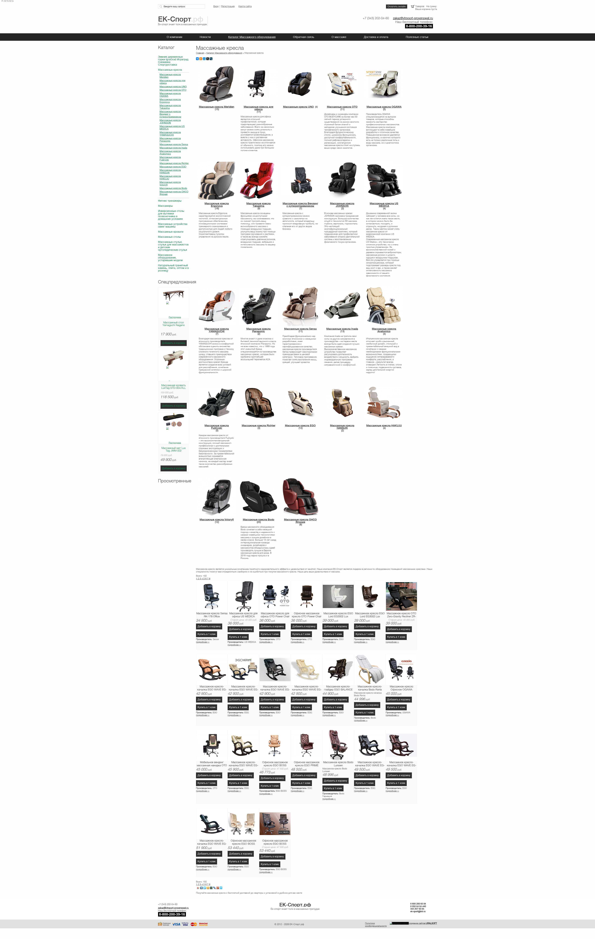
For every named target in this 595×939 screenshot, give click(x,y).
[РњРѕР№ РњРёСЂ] (211, 888)
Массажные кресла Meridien (170, 76)
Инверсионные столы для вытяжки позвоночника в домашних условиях (171, 214)
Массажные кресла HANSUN (170, 171)
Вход (215, 6)
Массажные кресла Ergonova (170, 101)
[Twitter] (204, 888)
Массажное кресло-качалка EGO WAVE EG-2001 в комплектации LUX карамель (243, 688)
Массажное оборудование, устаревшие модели (170, 257)
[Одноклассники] (200, 58)
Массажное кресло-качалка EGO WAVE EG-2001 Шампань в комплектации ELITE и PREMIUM (243, 764)
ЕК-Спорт (295, 905)
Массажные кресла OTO (173, 90)
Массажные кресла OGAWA (170, 94)
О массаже (339, 37)
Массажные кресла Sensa (174, 144)
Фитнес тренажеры (169, 200)
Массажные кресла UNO (173, 86)
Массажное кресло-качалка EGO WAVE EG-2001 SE (306, 688)
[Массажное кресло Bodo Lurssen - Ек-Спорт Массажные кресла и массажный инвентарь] (338, 745)
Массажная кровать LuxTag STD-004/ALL (173, 386)
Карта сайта (245, 6)
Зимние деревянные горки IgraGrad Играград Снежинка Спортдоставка (173, 60)
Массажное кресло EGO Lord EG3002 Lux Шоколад (370, 615)
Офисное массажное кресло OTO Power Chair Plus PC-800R (306, 615)
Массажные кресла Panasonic (170, 139)
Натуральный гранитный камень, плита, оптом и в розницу (173, 268)
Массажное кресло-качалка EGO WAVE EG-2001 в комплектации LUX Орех (211, 688)
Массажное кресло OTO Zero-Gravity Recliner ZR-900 (401, 615)
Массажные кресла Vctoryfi (170, 183)
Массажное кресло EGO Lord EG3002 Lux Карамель (338, 615)
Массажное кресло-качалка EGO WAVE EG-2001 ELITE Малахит (212, 842)
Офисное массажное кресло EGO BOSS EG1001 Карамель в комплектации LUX (243, 842)
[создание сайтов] (399, 923)
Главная (200, 53)
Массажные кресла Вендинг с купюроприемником (170, 114)
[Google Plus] (217, 888)
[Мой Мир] (204, 58)
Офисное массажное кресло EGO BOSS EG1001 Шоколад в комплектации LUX (275, 842)
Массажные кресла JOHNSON (170, 121)
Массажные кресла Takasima (170, 107)
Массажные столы (169, 236)
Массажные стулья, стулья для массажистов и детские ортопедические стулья (173, 245)
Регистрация (228, 6)
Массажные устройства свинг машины (172, 225)
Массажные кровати (170, 231)
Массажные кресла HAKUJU (170, 177)
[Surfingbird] (221, 888)
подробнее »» (202, 642)
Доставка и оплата (376, 37)
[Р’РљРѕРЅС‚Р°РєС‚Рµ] (201, 888)
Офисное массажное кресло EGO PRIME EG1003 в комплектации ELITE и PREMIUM (306, 764)
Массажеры (165, 205)
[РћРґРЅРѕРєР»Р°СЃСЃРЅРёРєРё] (208, 888)
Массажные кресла (170, 69)
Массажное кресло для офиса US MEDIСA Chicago (243, 615)
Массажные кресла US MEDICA (172, 127)
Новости (205, 37)
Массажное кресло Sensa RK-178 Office (211, 615)
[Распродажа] (173, 317)
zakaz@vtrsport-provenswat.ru (413, 18)
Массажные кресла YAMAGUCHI (170, 133)
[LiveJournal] (211, 58)
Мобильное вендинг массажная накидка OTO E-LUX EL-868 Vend (212, 764)
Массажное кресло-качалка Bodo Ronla (370, 688)
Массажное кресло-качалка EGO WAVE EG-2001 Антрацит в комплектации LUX (275, 688)
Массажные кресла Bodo (173, 188)
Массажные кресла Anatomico (170, 152)
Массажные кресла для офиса (172, 82)
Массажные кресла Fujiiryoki (170, 158)
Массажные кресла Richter (174, 163)
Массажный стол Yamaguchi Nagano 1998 (174, 325)
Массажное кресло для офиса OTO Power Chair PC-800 (275, 615)
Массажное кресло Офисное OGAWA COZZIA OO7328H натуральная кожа (401, 688)
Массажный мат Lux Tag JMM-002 (173, 449)
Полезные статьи (417, 37)
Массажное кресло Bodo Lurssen (338, 764)
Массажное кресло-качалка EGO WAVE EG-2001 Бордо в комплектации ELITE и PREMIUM (401, 764)
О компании (174, 37)
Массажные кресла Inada (173, 148)
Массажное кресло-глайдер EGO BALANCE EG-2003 (338, 688)
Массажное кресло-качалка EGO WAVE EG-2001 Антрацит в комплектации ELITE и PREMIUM (370, 764)
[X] (207, 58)
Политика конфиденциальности (376, 924)
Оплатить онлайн (397, 6)
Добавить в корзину (173, 343)
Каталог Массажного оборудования (252, 37)
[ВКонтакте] (197, 58)
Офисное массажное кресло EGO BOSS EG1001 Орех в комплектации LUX (275, 764)
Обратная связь (303, 37)
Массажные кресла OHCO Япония (174, 193)
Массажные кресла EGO (173, 166)
